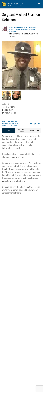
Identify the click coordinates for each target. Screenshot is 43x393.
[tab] (8, 130)
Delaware (13, 32)
